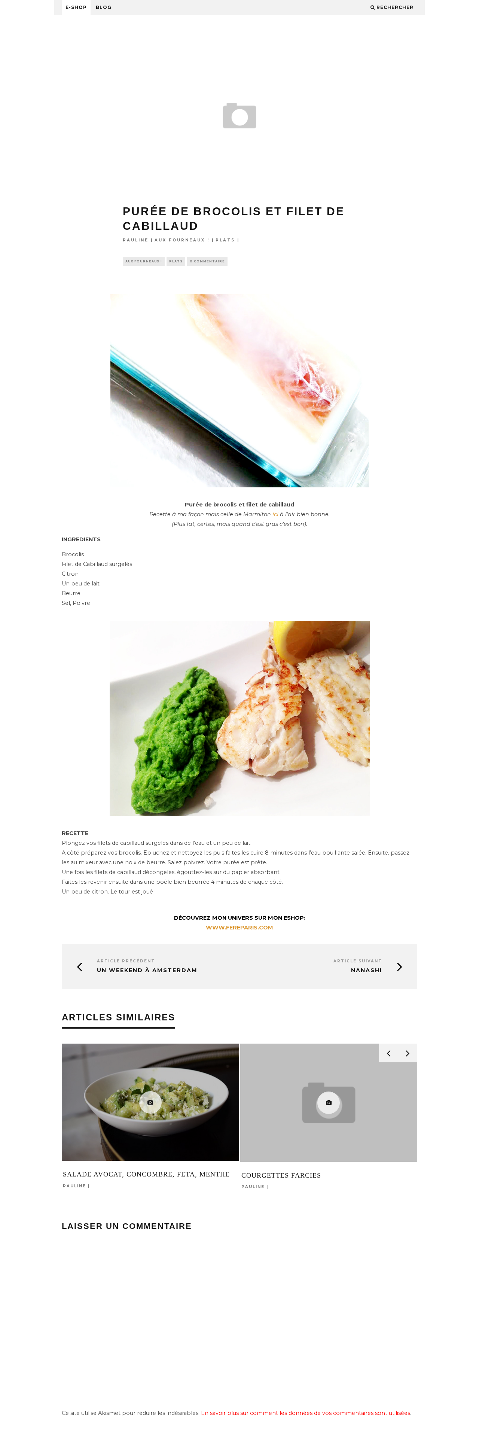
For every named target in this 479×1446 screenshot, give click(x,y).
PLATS (225, 240)
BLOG (104, 7)
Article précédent (126, 961)
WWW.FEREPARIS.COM (239, 927)
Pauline (136, 240)
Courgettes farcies (281, 1175)
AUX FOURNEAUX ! (182, 240)
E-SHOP (76, 7)
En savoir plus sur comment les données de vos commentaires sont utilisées (305, 1413)
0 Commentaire (207, 261)
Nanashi (366, 970)
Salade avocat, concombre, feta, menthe (146, 1174)
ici (276, 514)
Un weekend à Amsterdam (147, 970)
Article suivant (357, 961)
